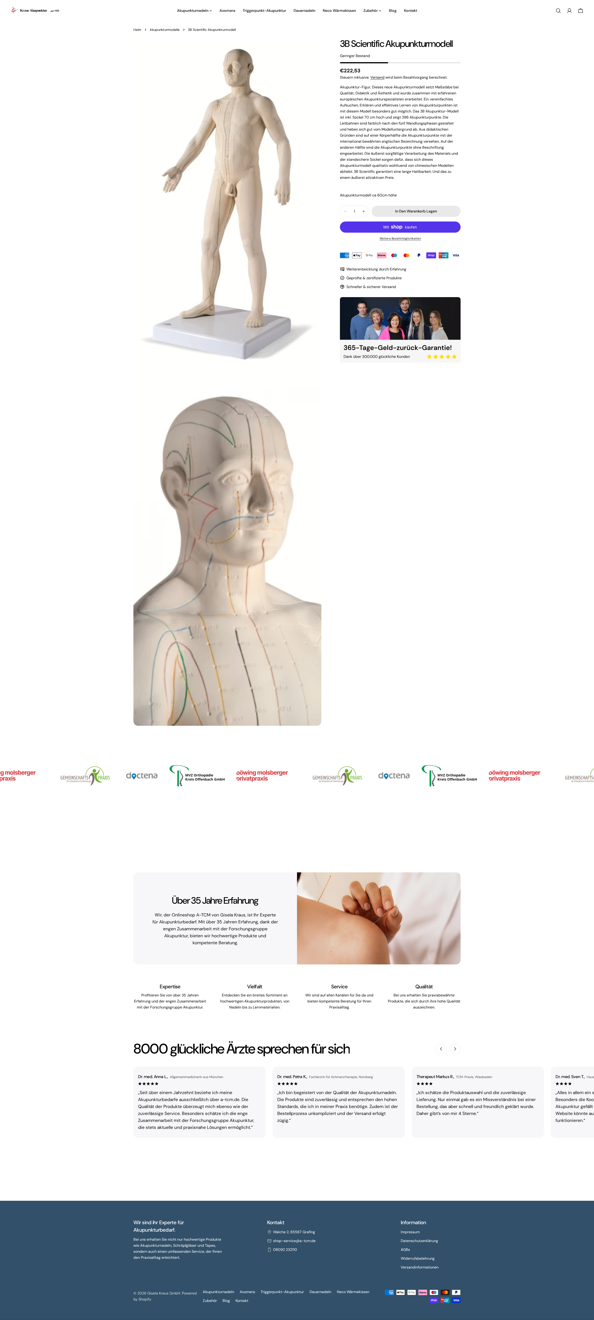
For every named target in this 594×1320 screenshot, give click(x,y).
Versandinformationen (420, 1267)
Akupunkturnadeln (218, 1291)
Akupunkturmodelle (165, 30)
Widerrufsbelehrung (418, 1258)
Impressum (410, 1232)
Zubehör (210, 1300)
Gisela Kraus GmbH (163, 1293)
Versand (377, 77)
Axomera (247, 1291)
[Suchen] (558, 10)
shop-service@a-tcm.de (294, 1240)
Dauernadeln (320, 1291)
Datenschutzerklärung (419, 1240)
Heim (137, 30)
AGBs (405, 1249)
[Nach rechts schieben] (455, 1048)
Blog (226, 1300)
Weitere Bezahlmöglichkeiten (400, 238)
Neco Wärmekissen (353, 1291)
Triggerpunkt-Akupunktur (282, 1291)
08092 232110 (285, 1249)
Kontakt (242, 1300)
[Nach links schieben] (441, 1048)
